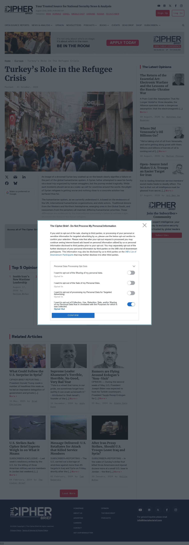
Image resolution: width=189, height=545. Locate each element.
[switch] (131, 273)
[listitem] (94, 266)
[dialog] (94, 272)
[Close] (145, 226)
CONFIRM (73, 315)
